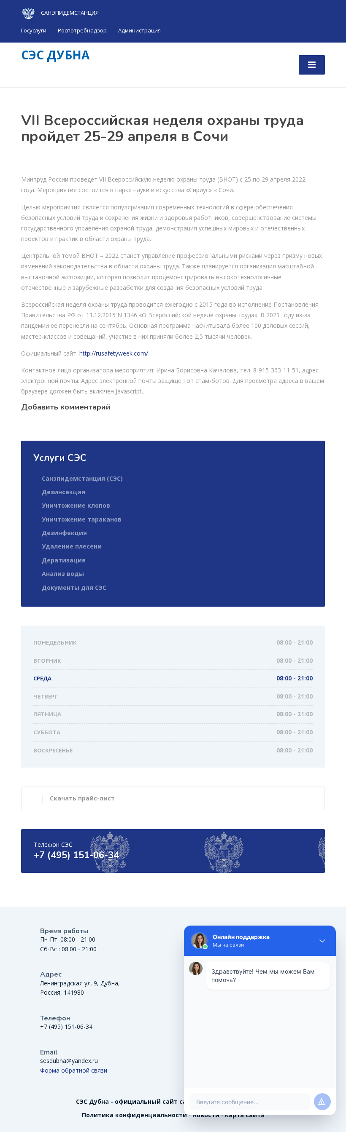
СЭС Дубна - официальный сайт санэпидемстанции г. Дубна (173, 1101)
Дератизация (64, 560)
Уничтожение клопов (76, 505)
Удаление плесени (72, 546)
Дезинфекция (64, 533)
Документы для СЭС (74, 587)
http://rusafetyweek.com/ (113, 353)
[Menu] (312, 65)
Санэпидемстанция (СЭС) (82, 478)
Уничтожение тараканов (82, 519)
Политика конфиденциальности (134, 1115)
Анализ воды (63, 574)
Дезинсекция (63, 492)
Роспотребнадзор (82, 30)
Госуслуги (33, 30)
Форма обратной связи (73, 1070)
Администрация (139, 30)
